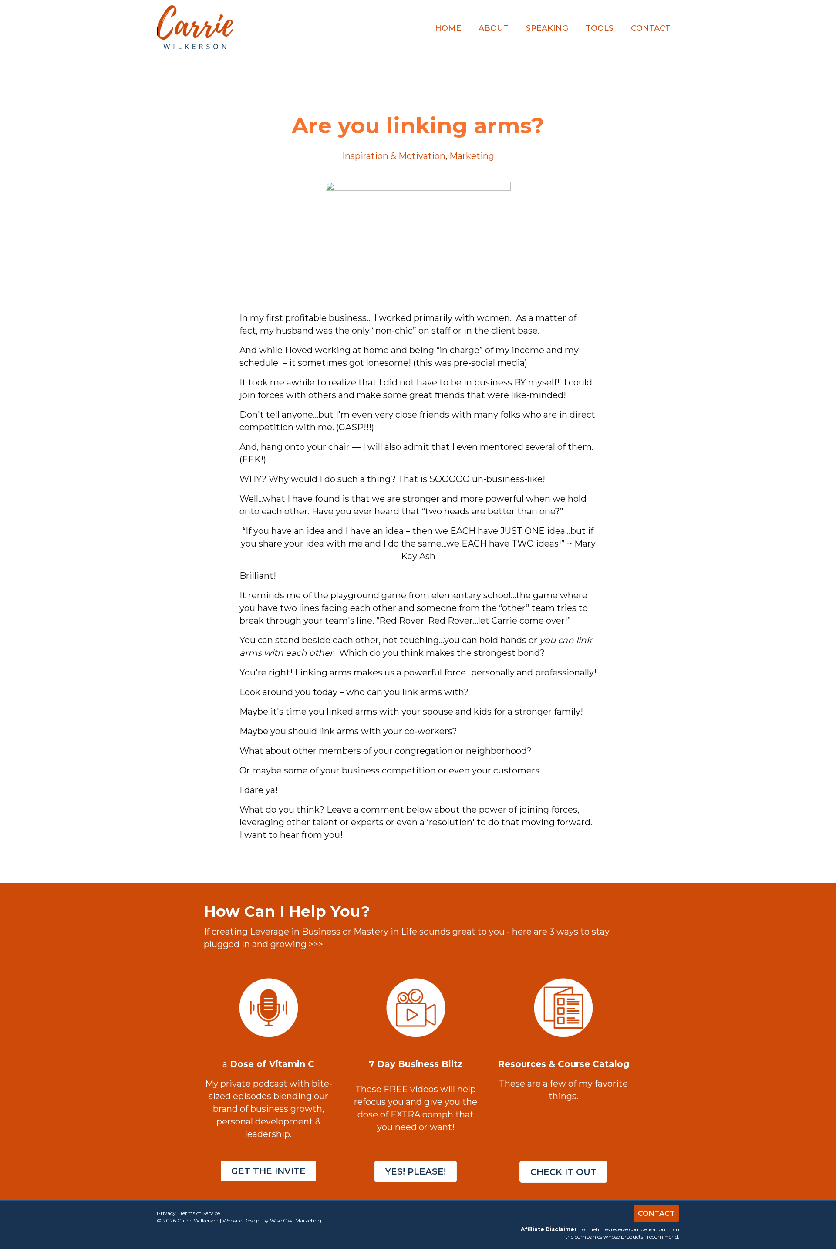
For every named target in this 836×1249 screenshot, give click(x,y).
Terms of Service (200, 1213)
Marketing (471, 156)
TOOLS (600, 28)
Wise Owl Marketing (295, 1220)
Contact (651, 28)
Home (448, 28)
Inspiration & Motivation (393, 156)
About (494, 28)
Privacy (166, 1213)
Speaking (547, 28)
